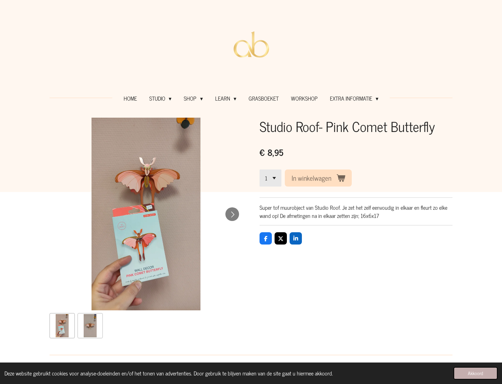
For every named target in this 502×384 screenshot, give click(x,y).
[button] (62, 325)
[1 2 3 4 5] (270, 178)
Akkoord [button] (475, 373)
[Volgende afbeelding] (232, 214)
